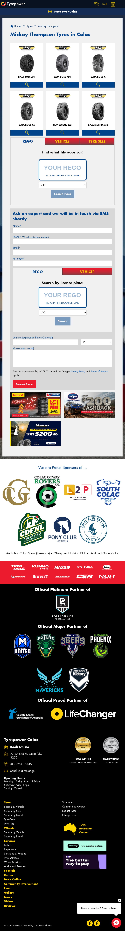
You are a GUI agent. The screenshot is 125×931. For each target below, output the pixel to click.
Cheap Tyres (69, 815)
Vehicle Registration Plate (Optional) (33, 337)
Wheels (9, 828)
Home (17, 26)
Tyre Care (9, 819)
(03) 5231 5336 (21, 764)
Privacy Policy (77, 371)
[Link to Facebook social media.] (90, 923)
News (8, 897)
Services (9, 841)
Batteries (8, 845)
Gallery (9, 892)
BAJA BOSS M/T (62, 77)
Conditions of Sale (43, 925)
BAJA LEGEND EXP (62, 125)
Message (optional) (23, 348)
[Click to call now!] (96, 4)
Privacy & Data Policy (23, 925)
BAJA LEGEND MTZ (98, 125)
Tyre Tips (9, 823)
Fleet (7, 888)
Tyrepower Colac (65, 11)
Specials (9, 870)
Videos (8, 901)
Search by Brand (13, 815)
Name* (17, 226)
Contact (9, 875)
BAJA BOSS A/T (26, 77)
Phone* (31, 237)
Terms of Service (99, 371)
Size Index (68, 802)
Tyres (7, 802)
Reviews (9, 906)
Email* (16, 247)
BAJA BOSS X (98, 77)
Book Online (12, 879)
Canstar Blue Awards (73, 806)
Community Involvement (21, 884)
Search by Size (12, 811)
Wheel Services (12, 862)
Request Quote (24, 384)
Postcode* (18, 258)
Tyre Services (11, 858)
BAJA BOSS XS (27, 125)
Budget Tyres (69, 811)
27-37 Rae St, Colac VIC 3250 (26, 755)
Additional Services (15, 866)
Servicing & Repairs (15, 853)
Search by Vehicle (14, 806)
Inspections (10, 849)
